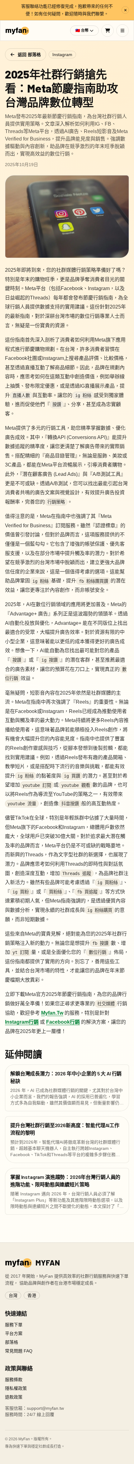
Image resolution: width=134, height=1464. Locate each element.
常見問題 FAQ (18, 1350)
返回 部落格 (29, 54)
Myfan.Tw (52, 1013)
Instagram (62, 54)
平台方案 (13, 1333)
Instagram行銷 (22, 1022)
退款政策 (13, 1397)
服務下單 (13, 1324)
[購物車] (107, 30)
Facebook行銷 (63, 1022)
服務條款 (13, 1379)
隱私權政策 (16, 1388)
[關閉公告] (125, 10)
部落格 (11, 1342)
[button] (84, 31)
